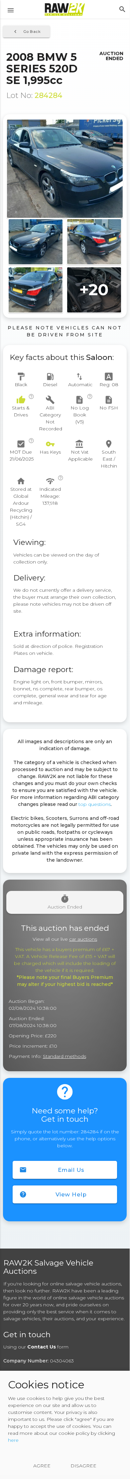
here (13, 1440)
